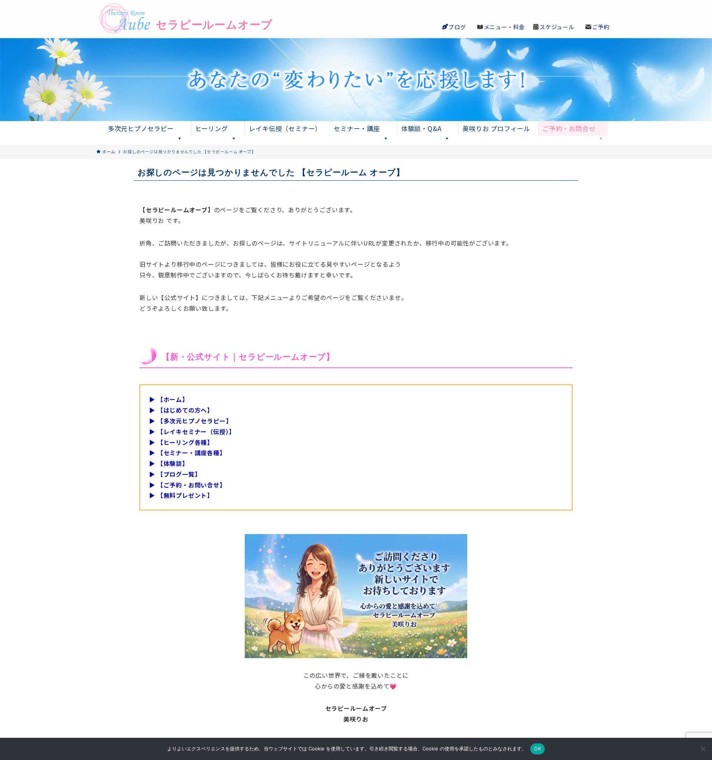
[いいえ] (702, 749)
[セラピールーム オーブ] (170, 19)
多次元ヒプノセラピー (141, 128)
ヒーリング (211, 128)
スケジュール (557, 27)
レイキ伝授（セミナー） (285, 128)
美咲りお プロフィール (496, 128)
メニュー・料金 (504, 27)
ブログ (457, 27)
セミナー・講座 (357, 128)
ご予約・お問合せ (569, 128)
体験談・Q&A (421, 128)
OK (537, 748)
